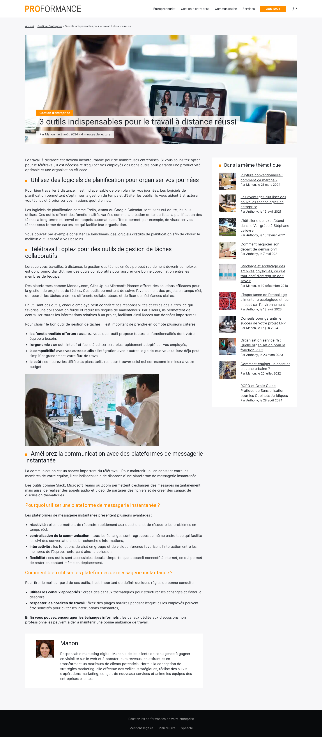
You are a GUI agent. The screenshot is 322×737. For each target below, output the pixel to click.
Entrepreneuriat (164, 9)
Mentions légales (141, 728)
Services (248, 9)
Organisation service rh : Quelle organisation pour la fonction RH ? (263, 345)
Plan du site (167, 728)
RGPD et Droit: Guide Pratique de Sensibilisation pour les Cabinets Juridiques (264, 390)
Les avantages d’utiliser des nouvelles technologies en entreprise (263, 202)
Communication (226, 9)
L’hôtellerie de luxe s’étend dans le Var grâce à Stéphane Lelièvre (265, 225)
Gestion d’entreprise (195, 9)
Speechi (187, 728)
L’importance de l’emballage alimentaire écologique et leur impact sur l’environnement (265, 299)
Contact (273, 9)
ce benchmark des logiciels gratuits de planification (129, 234)
